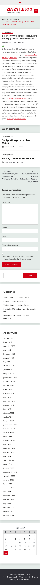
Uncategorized (7, 32)
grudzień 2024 (9, 417)
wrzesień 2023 (9, 476)
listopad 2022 (8, 515)
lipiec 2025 (7, 389)
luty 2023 (7, 503)
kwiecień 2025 (9, 401)
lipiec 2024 (7, 437)
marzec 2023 (8, 499)
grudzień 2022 (9, 511)
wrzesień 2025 (9, 381)
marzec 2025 (8, 405)
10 (6, 542)
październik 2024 (10, 425)
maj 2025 (7, 397)
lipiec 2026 (7, 342)
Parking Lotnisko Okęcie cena (18, 158)
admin (21, 42)
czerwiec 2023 (9, 488)
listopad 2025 (8, 374)
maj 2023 (7, 492)
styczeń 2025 (8, 413)
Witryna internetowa (10, 245)
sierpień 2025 (8, 385)
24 (6, 550)
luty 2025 (7, 409)
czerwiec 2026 (9, 346)
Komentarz (6, 202)
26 (15, 550)
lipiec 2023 (7, 484)
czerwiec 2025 (9, 393)
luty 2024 (7, 456)
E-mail (5, 236)
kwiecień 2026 (9, 354)
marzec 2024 (8, 452)
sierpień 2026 (8, 338)
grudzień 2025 (9, 370)
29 (29, 550)
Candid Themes (23, 579)
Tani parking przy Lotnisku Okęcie (16, 141)
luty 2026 (7, 362)
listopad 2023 (8, 468)
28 (25, 550)
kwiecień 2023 (9, 496)
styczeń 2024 (8, 460)
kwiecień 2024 (9, 448)
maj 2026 (7, 350)
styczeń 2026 (8, 366)
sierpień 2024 (8, 433)
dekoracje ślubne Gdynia (18, 98)
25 (10, 550)
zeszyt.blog (19, 9)
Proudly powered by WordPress (15, 577)
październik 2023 (10, 472)
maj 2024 (7, 444)
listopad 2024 (8, 421)
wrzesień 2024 (9, 429)
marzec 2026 (8, 358)
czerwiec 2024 (9, 440)
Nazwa (5, 227)
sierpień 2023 (8, 480)
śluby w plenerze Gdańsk (16, 119)
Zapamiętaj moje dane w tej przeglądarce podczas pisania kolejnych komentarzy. (17, 257)
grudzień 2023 (9, 464)
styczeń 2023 (8, 507)
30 (34, 550)
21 (25, 546)
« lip (19, 559)
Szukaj (30, 276)
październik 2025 (10, 378)
